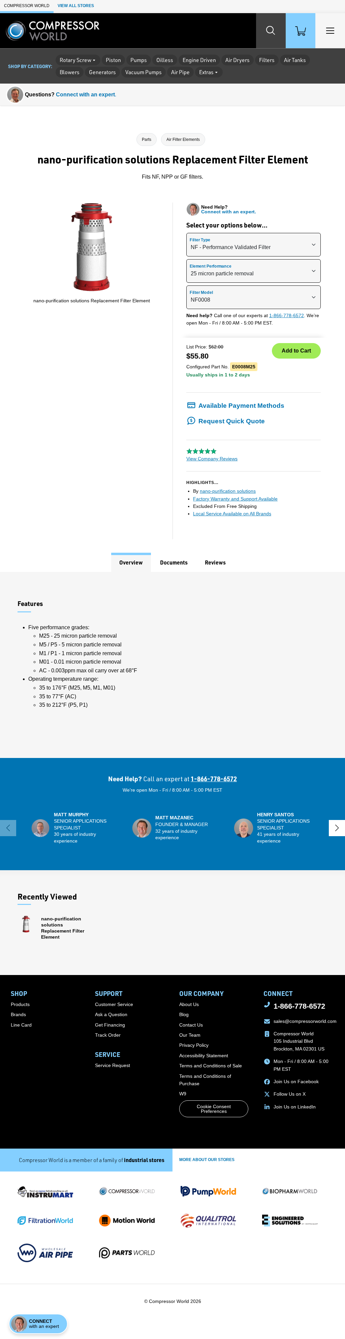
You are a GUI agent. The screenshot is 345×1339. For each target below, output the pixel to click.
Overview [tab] (131, 562)
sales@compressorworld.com (305, 1021)
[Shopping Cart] (300, 30)
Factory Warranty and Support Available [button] (235, 498)
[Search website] (271, 30)
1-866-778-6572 (286, 315)
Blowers (70, 72)
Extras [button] (206, 72)
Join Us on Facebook (296, 1081)
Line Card (21, 1025)
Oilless (164, 60)
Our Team (189, 1035)
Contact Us (191, 1025)
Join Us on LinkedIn (295, 1106)
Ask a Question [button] (111, 1014)
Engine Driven (199, 60)
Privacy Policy (194, 1045)
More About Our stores (206, 1159)
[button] (71, 828)
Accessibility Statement (203, 1055)
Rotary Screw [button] (75, 60)
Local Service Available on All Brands (232, 513)
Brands (18, 1014)
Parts (146, 139)
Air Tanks (295, 60)
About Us (189, 1004)
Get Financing (110, 1025)
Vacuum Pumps (143, 72)
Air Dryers (237, 60)
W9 (182, 1093)
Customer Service (114, 1004)
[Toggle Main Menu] (330, 30)
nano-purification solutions (228, 491)
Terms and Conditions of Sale (210, 1065)
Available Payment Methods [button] (241, 405)
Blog (184, 1014)
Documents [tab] (174, 562)
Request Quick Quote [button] (231, 421)
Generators (102, 72)
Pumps (138, 60)
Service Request (112, 1065)
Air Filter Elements (183, 139)
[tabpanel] (172, 665)
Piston (113, 60)
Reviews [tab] (215, 562)
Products (20, 1004)
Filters (267, 60)
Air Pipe (180, 72)
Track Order (108, 1035)
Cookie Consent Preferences (214, 1109)
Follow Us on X (290, 1094)
